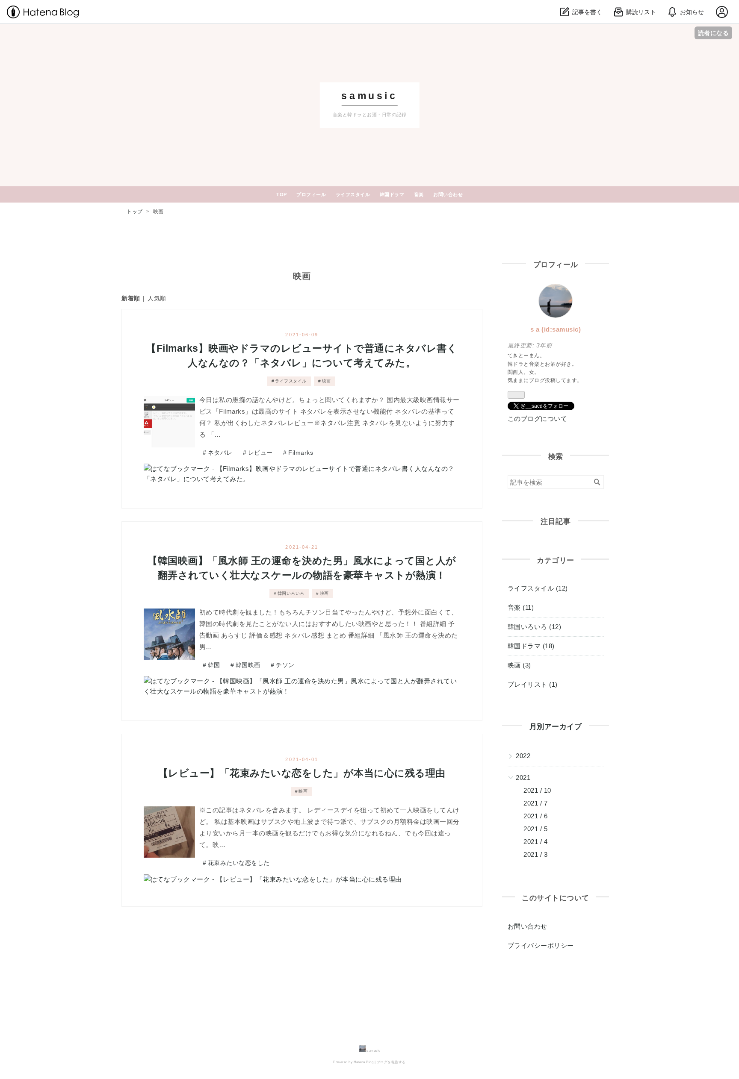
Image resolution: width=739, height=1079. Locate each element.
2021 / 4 (535, 841)
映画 (326, 381)
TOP (281, 194)
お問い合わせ (448, 194)
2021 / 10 (537, 790)
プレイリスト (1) (533, 684)
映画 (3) (519, 665)
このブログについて (538, 418)
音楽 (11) (521, 607)
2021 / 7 (535, 803)
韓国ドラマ (392, 194)
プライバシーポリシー (541, 945)
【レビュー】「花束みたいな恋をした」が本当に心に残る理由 (302, 773)
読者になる (713, 32)
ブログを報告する (391, 1062)
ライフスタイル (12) (538, 588)
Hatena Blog (364, 1062)
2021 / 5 (535, 828)
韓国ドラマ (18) (531, 646)
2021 (523, 777)
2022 (523, 755)
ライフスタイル (353, 194)
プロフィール (311, 194)
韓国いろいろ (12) (535, 626)
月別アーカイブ (555, 727)
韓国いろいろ (291, 593)
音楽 (419, 194)
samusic (369, 96)
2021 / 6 (535, 816)
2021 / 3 (535, 854)
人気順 (157, 298)
